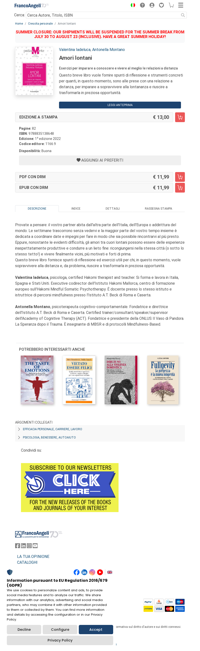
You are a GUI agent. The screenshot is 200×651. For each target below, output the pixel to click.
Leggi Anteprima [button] (120, 105)
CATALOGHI (27, 562)
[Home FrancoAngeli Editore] (32, 6)
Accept (95, 629)
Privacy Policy (60, 640)
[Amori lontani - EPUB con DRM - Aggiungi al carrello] (180, 188)
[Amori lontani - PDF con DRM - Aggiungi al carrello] (180, 177)
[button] (132, 5)
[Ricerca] (183, 15)
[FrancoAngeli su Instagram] (29, 546)
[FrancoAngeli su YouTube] (35, 546)
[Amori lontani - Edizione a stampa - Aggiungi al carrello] (180, 117)
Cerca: (19, 15)
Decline (24, 629)
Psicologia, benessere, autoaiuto (49, 437)
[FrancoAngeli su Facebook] (17, 546)
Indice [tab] (75, 208)
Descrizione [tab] (37, 208)
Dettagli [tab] (113, 208)
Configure (60, 629)
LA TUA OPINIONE (33, 556)
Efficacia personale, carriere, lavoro (52, 429)
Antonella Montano (108, 49)
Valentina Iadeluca (74, 49)
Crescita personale (40, 23)
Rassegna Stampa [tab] (158, 208)
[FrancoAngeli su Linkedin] (23, 546)
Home (19, 23)
